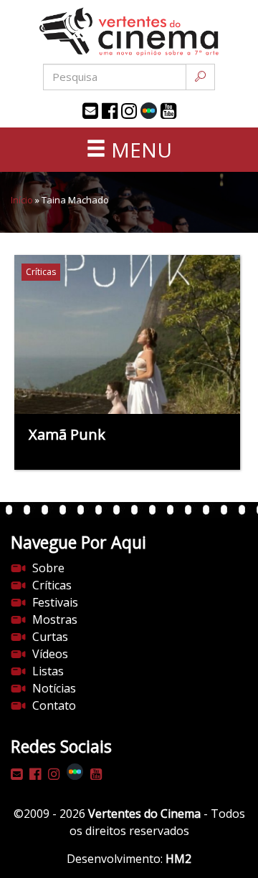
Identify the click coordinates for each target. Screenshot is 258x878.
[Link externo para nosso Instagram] (129, 111)
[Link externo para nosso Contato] (90, 111)
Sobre (48, 568)
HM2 (178, 859)
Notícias (54, 688)
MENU (139, 149)
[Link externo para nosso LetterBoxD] (148, 110)
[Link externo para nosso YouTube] (168, 111)
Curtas (50, 637)
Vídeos (50, 654)
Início (22, 199)
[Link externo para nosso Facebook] (110, 111)
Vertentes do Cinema (144, 813)
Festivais (55, 602)
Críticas (52, 585)
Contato (54, 705)
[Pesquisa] (200, 77)
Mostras (54, 619)
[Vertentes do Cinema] (129, 32)
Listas (48, 671)
